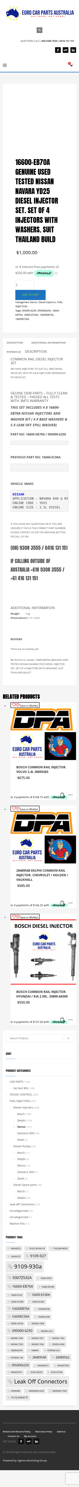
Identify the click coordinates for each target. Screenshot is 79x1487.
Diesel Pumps (22, 1146)
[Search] (68, 1038)
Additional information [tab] (48, 342)
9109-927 (38, 1255)
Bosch (21, 1114)
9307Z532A (22, 1277)
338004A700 (16, 1350)
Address (61, 1431)
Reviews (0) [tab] (14, 352)
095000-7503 (17, 1344)
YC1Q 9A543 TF (19, 1397)
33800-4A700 (17, 1323)
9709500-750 (17, 1357)
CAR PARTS (17, 1081)
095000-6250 (29, 310)
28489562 (62, 1357)
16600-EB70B (47, 1287)
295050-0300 (58, 1344)
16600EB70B (44, 1309)
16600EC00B (44, 1316)
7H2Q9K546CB (60, 1248)
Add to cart (30, 294)
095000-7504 (37, 1344)
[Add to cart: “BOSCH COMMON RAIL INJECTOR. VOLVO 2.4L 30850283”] (63, 795)
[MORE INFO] (70, 795)
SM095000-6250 (36, 1391)
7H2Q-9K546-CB (37, 1248)
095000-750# (38, 1323)
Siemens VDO (26, 1133)
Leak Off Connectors (40, 1381)
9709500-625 (53, 1350)
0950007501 (16, 1372)
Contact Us (13, 1436)
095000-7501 (37, 1338)
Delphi (21, 1120)
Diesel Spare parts (25, 1185)
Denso (33, 302)
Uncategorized (19, 1217)
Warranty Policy (43, 1431)
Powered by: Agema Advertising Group (25, 1460)
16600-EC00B (17, 1301)
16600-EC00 (16, 1295)
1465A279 (15, 1256)
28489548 (39, 1357)
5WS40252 (16, 1248)
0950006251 (43, 1365)
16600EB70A (46, 314)
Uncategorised (19, 1211)
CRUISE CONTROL (21, 1094)
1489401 (35, 1350)
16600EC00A (22, 319)
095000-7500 (17, 1338)
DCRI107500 (57, 1372)
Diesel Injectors (47, 302)
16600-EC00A (31, 314)
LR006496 (15, 1391)
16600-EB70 (46, 1278)
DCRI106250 (36, 1372)
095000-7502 (58, 1338)
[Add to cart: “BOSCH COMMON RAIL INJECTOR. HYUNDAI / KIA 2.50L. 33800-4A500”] (63, 1020)
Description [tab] (15, 342)
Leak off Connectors (22, 1204)
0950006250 (44, 310)
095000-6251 (47, 1331)
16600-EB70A (22, 1286)
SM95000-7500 (59, 1391)
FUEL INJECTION (20, 1101)
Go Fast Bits (20, 1088)
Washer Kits (17, 1223)
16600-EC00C (38, 1301)
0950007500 (63, 1365)
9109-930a (28, 1266)
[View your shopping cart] (71, 65)
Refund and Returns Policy (16, 1431)
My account (30, 1436)
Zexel (20, 1140)
